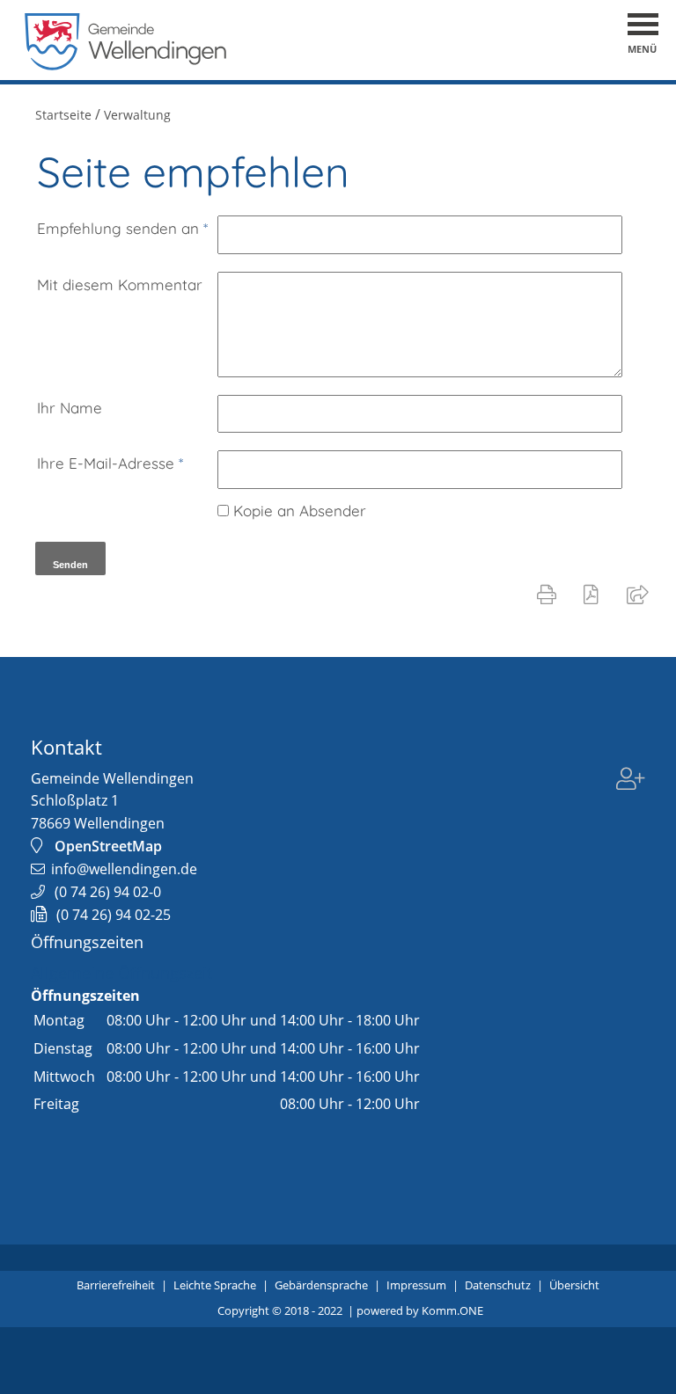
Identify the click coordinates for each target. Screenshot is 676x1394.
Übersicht (574, 1285)
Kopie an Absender (299, 510)
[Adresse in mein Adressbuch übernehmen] (630, 781)
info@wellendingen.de (124, 869)
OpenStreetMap (108, 846)
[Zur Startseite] (126, 66)
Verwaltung (137, 114)
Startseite (63, 114)
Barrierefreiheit (116, 1285)
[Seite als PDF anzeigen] (595, 593)
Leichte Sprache (214, 1285)
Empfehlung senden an (122, 228)
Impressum (416, 1285)
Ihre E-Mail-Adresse (110, 463)
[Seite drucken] (550, 593)
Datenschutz (498, 1285)
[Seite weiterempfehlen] (641, 593)
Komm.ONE (452, 1310)
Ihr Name (69, 407)
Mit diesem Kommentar (119, 284)
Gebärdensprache (321, 1285)
